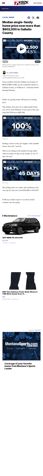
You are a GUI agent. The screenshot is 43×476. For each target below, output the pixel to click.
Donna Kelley (13, 73)
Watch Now (37, 3)
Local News (8, 17)
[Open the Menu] (3, 2)
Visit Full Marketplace (34, 215)
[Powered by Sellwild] (38, 330)
